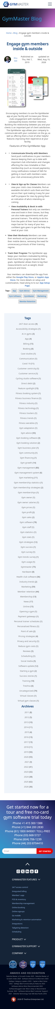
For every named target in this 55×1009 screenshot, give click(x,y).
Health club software (26, 576)
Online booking (18, 907)
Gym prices (27, 507)
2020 (26, 757)
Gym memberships (27, 492)
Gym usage (27, 562)
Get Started (45, 851)
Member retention (26, 591)
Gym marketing (26, 477)
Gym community (27, 452)
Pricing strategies (26, 636)
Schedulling (26, 656)
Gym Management (41, 291)
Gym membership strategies (26, 487)
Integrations (17, 923)
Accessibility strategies (27, 329)
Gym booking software (26, 438)
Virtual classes (27, 695)
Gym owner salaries (26, 502)
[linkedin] (27, 872)
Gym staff (26, 527)
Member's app (18, 895)
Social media (27, 661)
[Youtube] (32, 872)
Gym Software (15, 296)
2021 (27, 762)
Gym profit (27, 512)
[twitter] (23, 872)
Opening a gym (26, 611)
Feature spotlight (26, 388)
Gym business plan (27, 447)
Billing (26, 343)
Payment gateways (27, 616)
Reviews (27, 651)
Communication (26, 358)
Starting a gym (27, 671)
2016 (26, 737)
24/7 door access (27, 324)
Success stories (27, 676)
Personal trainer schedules (26, 621)
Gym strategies (26, 542)
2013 (26, 722)
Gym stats (26, 537)
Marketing (41, 296)
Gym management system (27, 472)
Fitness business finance (26, 398)
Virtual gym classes (27, 700)
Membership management (23, 903)
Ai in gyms (27, 333)
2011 (27, 712)
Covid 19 (26, 363)
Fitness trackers (26, 413)
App (14, 291)
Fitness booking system (27, 393)
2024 (26, 776)
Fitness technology (27, 408)
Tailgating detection (20, 927)
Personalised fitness (26, 626)
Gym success (27, 547)
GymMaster (29, 296)
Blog (15, 33)
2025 (26, 781)
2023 (26, 771)
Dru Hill (15, 59)
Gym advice (26, 433)
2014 (26, 727)
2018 (26, 747)
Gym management (26, 467)
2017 (26, 742)
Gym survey (26, 552)
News (26, 601)
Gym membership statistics (27, 482)
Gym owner (26, 497)
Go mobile (16, 915)
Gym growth (26, 462)
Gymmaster (26, 566)
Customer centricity (27, 368)
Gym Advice (24, 291)
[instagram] (18, 872)
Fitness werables (27, 423)
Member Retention (27, 301)
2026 (26, 786)
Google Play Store (25, 277)
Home (9, 33)
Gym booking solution (26, 443)
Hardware (26, 571)
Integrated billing (19, 891)
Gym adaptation (26, 428)
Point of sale (27, 631)
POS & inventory (19, 899)
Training (26, 681)
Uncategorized (26, 690)
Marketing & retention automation (26, 919)
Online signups (18, 911)
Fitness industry (26, 403)
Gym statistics (26, 532)
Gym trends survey (27, 557)
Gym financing (27, 457)
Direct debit (26, 383)
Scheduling (16, 931)
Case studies (27, 353)
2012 (27, 717)
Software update (26, 666)
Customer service (27, 373)
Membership (26, 596)
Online (26, 606)
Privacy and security (26, 641)
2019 (26, 752)
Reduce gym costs (26, 646)
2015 (27, 732)
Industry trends (26, 581)
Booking (27, 348)
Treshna (27, 685)
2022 (26, 766)
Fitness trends (27, 418)
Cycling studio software (27, 378)
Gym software (26, 522)
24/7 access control (20, 887)
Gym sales (27, 517)
